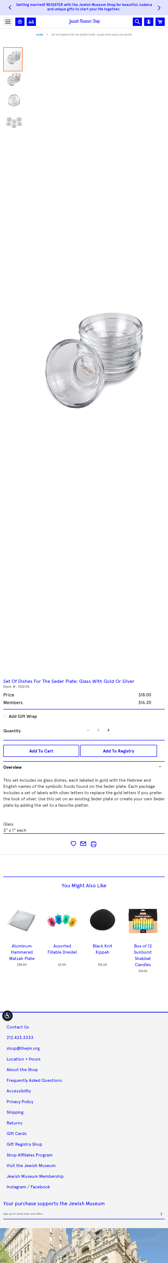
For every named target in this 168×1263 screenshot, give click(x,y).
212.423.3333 (20, 1037)
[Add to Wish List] (73, 843)
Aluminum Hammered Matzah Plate (22, 952)
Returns (14, 1123)
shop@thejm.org (23, 1048)
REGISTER (54, 4)
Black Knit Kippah (102, 949)
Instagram (16, 1187)
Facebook (40, 1187)
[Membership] (31, 22)
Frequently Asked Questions (34, 1080)
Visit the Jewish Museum (31, 1165)
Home (39, 34)
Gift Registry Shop (24, 1144)
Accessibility (19, 1091)
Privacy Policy (20, 1101)
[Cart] (160, 22)
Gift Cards (17, 1133)
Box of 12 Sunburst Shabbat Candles (143, 955)
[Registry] (19, 22)
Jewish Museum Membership (35, 1176)
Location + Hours (23, 1059)
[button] (148, 22)
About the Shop (22, 1069)
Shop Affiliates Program (29, 1155)
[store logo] (84, 21)
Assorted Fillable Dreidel (62, 949)
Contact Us (18, 1027)
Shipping (15, 1112)
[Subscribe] (161, 1214)
